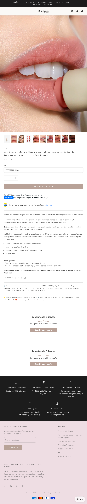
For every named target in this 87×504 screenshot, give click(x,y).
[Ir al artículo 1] (7, 139)
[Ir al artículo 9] (65, 139)
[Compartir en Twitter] (18, 278)
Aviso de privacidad (65, 449)
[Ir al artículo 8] (57, 139)
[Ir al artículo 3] (21, 139)
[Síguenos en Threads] (16, 486)
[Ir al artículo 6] (43, 139)
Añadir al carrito (43, 187)
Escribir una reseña (43, 330)
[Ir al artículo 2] (14, 139)
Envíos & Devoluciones (66, 441)
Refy (5, 148)
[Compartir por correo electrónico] (25, 278)
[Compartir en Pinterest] (22, 278)
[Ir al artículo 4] (28, 139)
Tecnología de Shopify (52, 493)
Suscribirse (13, 447)
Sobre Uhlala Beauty (65, 431)
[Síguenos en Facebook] (5, 486)
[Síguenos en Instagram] (11, 486)
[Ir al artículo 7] (50, 139)
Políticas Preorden (64, 456)
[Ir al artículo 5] (36, 139)
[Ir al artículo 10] (72, 139)
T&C (59, 452)
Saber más (48, 205)
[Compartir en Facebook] (15, 278)
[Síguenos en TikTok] (22, 486)
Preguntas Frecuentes (66, 445)
